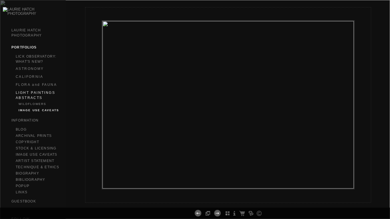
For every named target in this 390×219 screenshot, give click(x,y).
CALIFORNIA (29, 77)
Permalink (243, 198)
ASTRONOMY (30, 69)
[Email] (226, 200)
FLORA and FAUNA (36, 85)
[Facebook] (219, 200)
